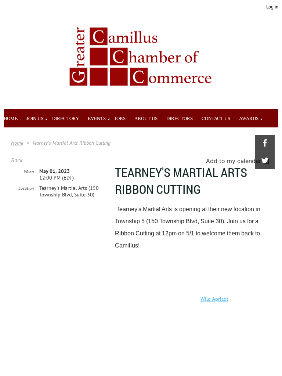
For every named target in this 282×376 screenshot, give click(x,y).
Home (17, 143)
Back (16, 160)
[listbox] (238, 160)
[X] (264, 160)
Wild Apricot (214, 299)
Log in (272, 7)
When (29, 171)
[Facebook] (264, 143)
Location (26, 188)
